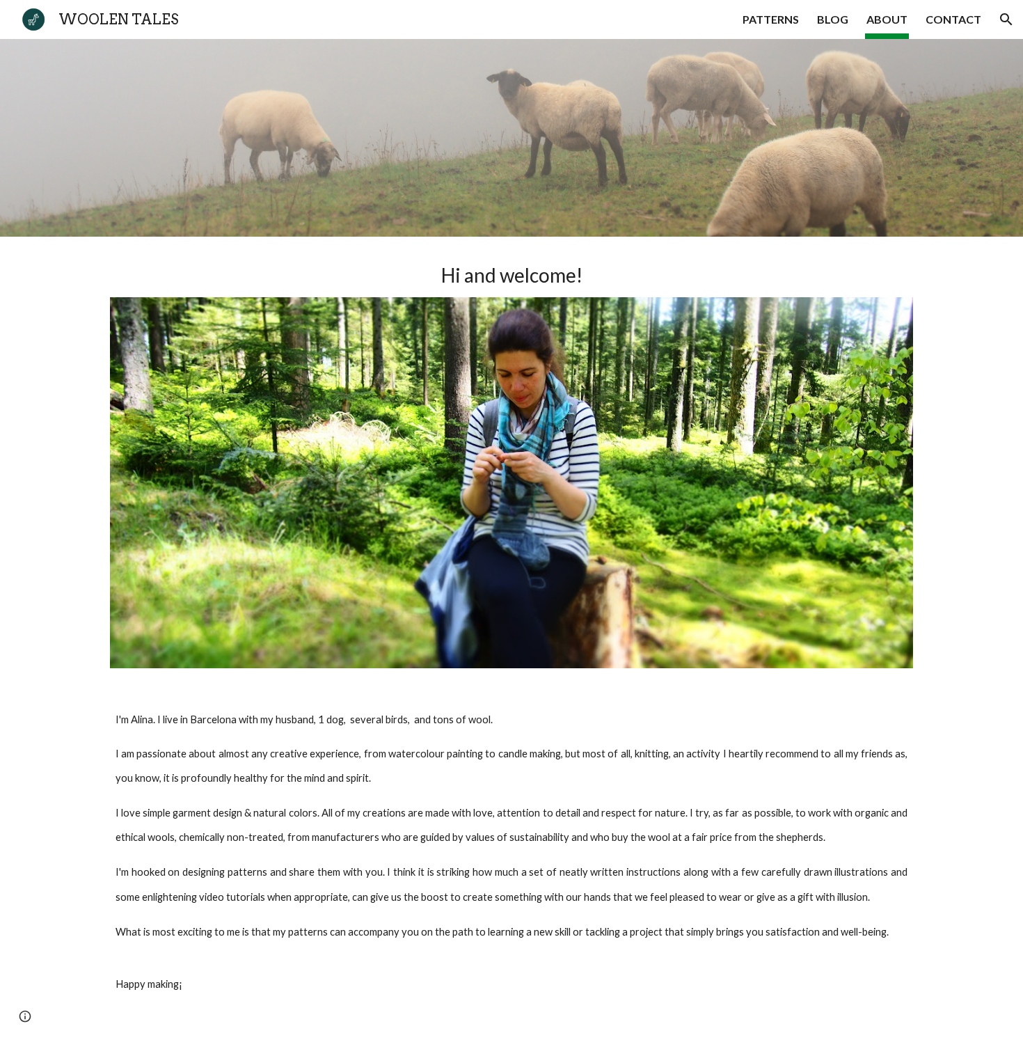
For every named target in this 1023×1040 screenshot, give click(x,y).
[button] (1006, 19)
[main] (511, 275)
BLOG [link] (832, 19)
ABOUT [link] (886, 19)
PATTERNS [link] (771, 19)
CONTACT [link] (953, 19)
